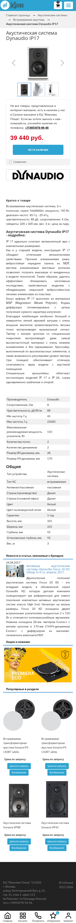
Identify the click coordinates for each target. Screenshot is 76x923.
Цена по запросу (19, 766)
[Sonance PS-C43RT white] (57, 715)
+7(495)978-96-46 (37, 127)
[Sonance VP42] (57, 799)
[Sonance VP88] (19, 799)
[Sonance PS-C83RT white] (19, 715)
